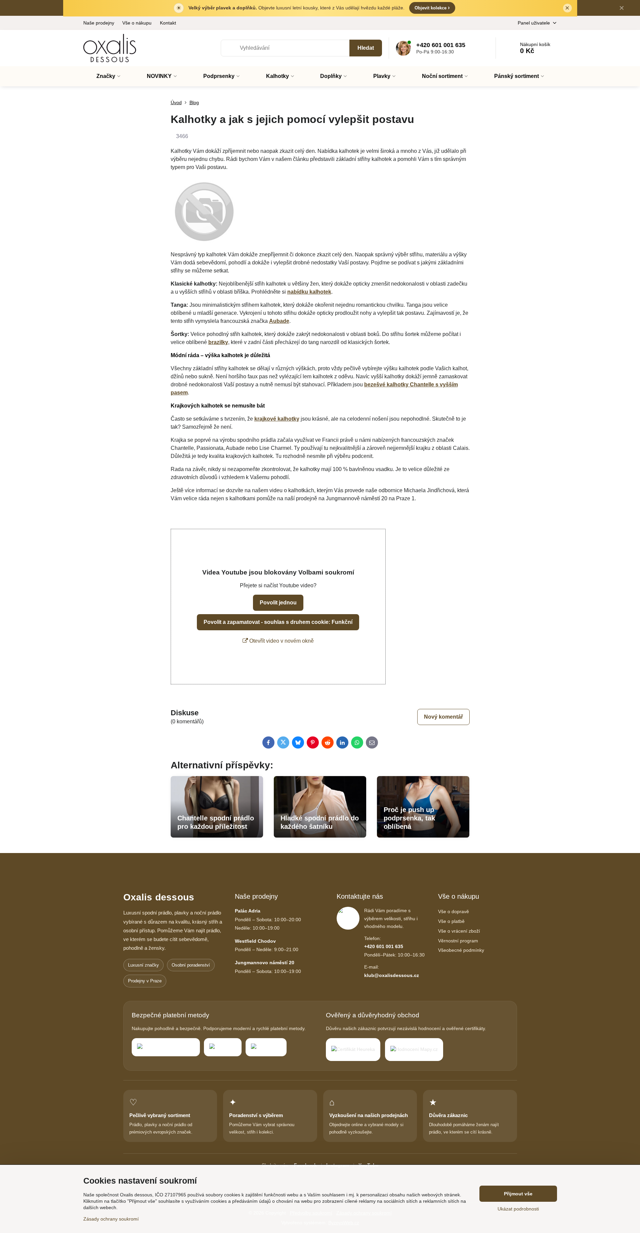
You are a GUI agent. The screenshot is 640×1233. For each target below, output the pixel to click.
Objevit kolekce (432, 7)
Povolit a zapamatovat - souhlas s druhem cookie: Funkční (278, 622)
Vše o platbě (451, 921)
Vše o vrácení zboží (459, 931)
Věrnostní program (458, 940)
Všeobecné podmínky (461, 950)
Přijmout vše (518, 1193)
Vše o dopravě (453, 911)
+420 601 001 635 (383, 946)
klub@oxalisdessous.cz (391, 975)
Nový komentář (443, 717)
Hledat (365, 48)
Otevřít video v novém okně (281, 641)
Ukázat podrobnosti (518, 1208)
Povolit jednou (278, 602)
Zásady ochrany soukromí (111, 1219)
